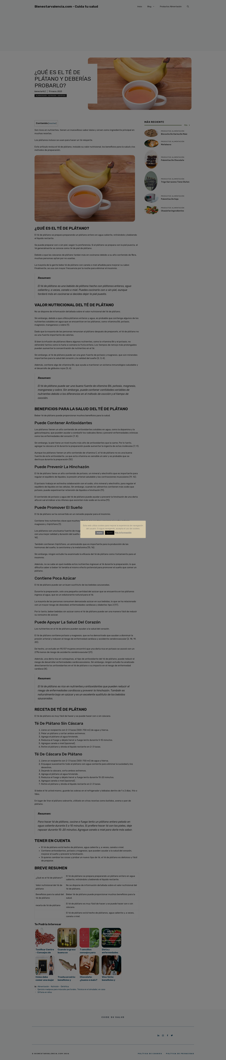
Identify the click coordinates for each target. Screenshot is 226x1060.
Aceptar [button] (99, 533)
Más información (123, 532)
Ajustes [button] (110, 533)
